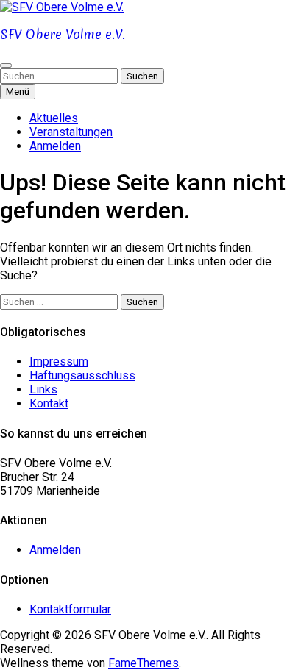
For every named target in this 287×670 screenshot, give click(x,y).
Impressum (58, 361)
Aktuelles (53, 118)
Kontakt (48, 403)
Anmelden (55, 146)
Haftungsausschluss (82, 375)
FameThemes (143, 663)
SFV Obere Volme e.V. (62, 34)
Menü (17, 91)
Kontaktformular (70, 609)
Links (43, 389)
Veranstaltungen (71, 132)
